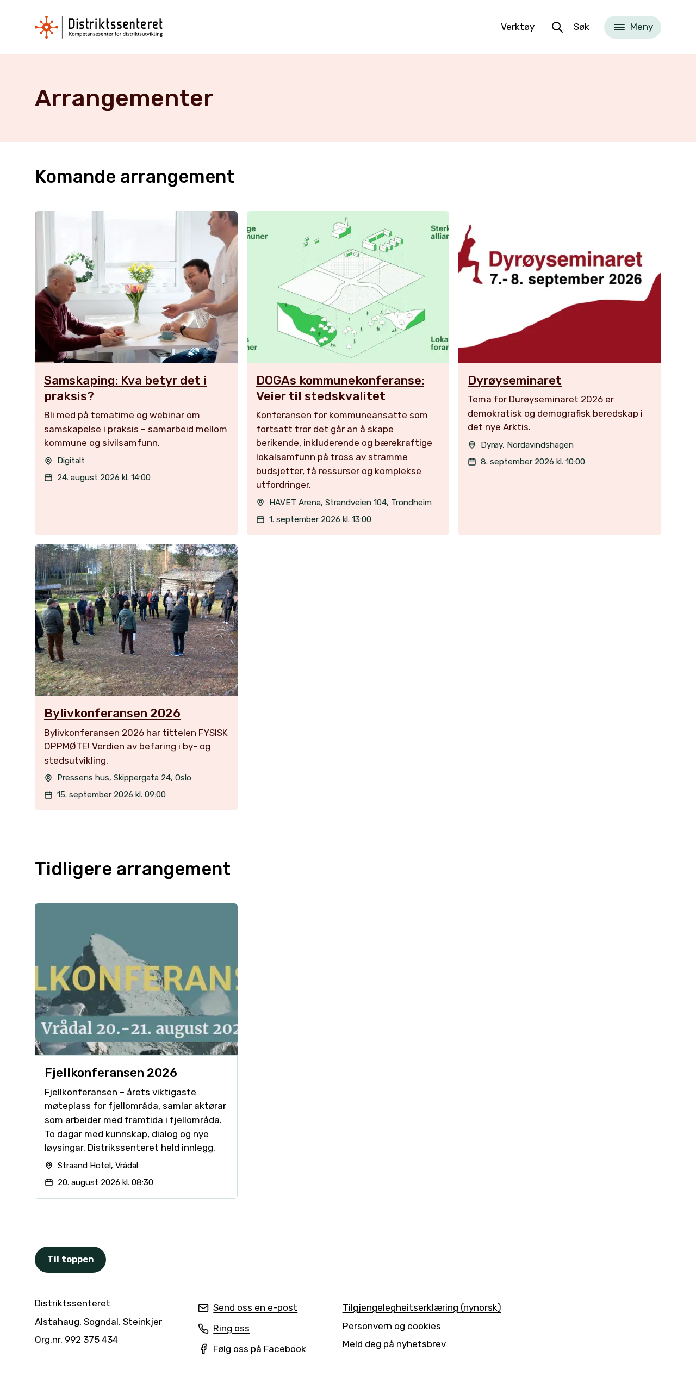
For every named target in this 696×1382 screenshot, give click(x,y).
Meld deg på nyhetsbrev (394, 1345)
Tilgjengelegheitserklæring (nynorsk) (422, 1308)
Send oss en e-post (247, 1308)
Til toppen (70, 1259)
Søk (581, 26)
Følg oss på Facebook (252, 1349)
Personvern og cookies (392, 1326)
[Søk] (557, 27)
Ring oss (224, 1329)
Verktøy (518, 26)
